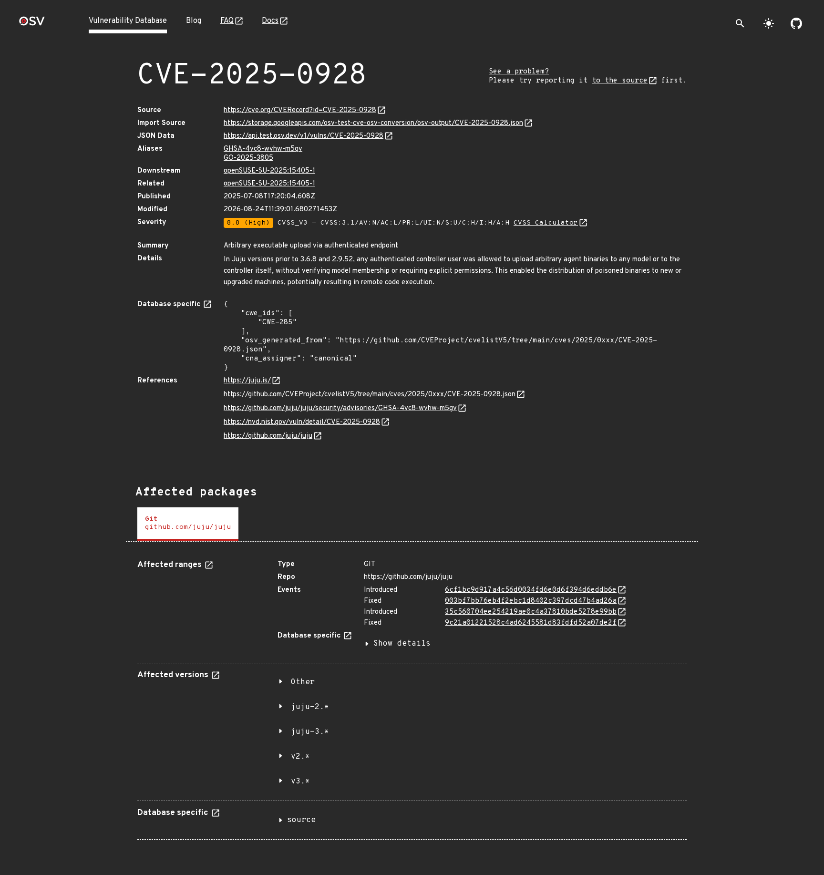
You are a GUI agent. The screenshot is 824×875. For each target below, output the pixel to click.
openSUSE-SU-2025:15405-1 (269, 170)
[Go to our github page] (796, 23)
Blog (193, 21)
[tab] (187, 524)
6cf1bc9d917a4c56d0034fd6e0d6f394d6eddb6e (531, 590)
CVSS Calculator (546, 223)
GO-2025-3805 (248, 158)
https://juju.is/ (247, 380)
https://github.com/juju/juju (268, 436)
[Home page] (32, 24)
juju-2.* (310, 707)
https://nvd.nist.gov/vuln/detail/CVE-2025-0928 (302, 422)
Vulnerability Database (128, 21)
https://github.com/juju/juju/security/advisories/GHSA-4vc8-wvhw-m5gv (340, 408)
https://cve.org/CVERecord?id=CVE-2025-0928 (300, 110)
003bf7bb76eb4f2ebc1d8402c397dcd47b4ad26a (531, 601)
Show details (402, 644)
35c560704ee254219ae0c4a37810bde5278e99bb (531, 612)
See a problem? (519, 71)
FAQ (227, 21)
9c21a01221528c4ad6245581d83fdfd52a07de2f (531, 623)
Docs (270, 21)
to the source (620, 80)
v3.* (300, 781)
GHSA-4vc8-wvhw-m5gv (263, 149)
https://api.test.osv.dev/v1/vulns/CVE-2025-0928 (303, 136)
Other (303, 682)
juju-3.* (310, 732)
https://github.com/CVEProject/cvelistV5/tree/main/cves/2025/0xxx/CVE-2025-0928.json (369, 394)
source (301, 820)
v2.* (300, 757)
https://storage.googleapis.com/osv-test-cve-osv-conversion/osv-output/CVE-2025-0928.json (373, 123)
